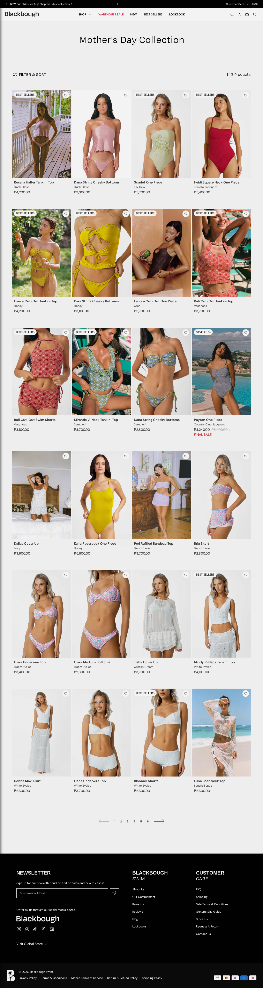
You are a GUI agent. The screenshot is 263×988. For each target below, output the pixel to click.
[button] (9, 961)
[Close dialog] (172, 450)
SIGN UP (131, 531)
